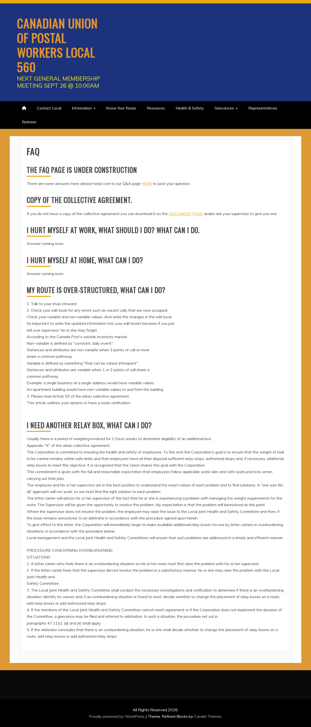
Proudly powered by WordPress (117, 716)
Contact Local (49, 108)
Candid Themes (208, 716)
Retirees (29, 121)
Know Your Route (121, 108)
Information (82, 108)
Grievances (224, 108)
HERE (147, 183)
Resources (156, 108)
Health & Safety (190, 108)
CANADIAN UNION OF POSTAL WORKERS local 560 (57, 44)
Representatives (262, 108)
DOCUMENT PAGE (186, 213)
